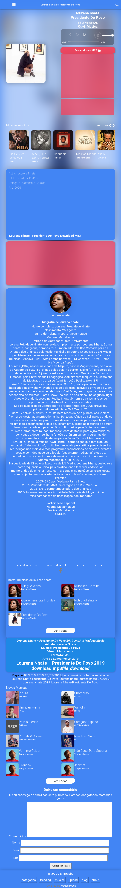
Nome (16, 842)
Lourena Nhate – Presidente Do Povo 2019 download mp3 (60, 665)
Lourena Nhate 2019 (36, 682)
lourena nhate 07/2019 (94, 679)
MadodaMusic (68, 885)
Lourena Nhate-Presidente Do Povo (74, 682)
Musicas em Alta (17, 125)
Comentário (17, 836)
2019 (40, 675)
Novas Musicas (16, 688)
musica (41, 182)
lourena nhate (69, 679)
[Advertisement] (87, 76)
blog (85, 880)
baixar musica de (73, 675)
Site (15, 858)
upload (73, 880)
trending (45, 880)
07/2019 (30, 675)
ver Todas (60, 630)
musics (60, 880)
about (95, 880)
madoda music (60, 873)
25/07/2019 (53, 675)
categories (29, 880)
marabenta (28, 182)
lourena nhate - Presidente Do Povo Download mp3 (45, 235)
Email (16, 850)
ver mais (102, 125)
